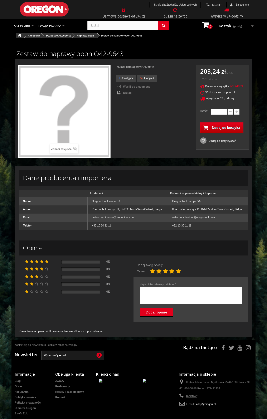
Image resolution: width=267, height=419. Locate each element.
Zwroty (59, 381)
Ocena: (141, 271)
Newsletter (26, 354)
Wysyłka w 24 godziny (226, 16)
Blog (18, 381)
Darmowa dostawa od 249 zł (124, 16)
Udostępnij (127, 78)
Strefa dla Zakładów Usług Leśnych (175, 4)
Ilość (204, 111)
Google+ (148, 78)
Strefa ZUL (21, 413)
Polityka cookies (25, 397)
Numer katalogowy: (129, 66)
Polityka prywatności (28, 402)
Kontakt (216, 5)
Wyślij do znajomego (136, 86)
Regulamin (22, 391)
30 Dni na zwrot (175, 16)
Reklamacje (62, 386)
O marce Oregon (25, 408)
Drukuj (127, 92)
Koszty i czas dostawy (69, 391)
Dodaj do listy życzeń (222, 140)
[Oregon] (51, 9)
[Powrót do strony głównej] (20, 35)
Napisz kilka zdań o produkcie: (158, 284)
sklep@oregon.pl (205, 404)
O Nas (18, 386)
